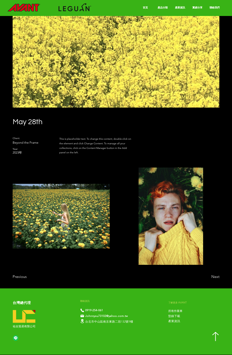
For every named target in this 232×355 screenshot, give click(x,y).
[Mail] (82, 316)
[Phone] (82, 310)
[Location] (82, 321)
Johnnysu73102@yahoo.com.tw (106, 316)
